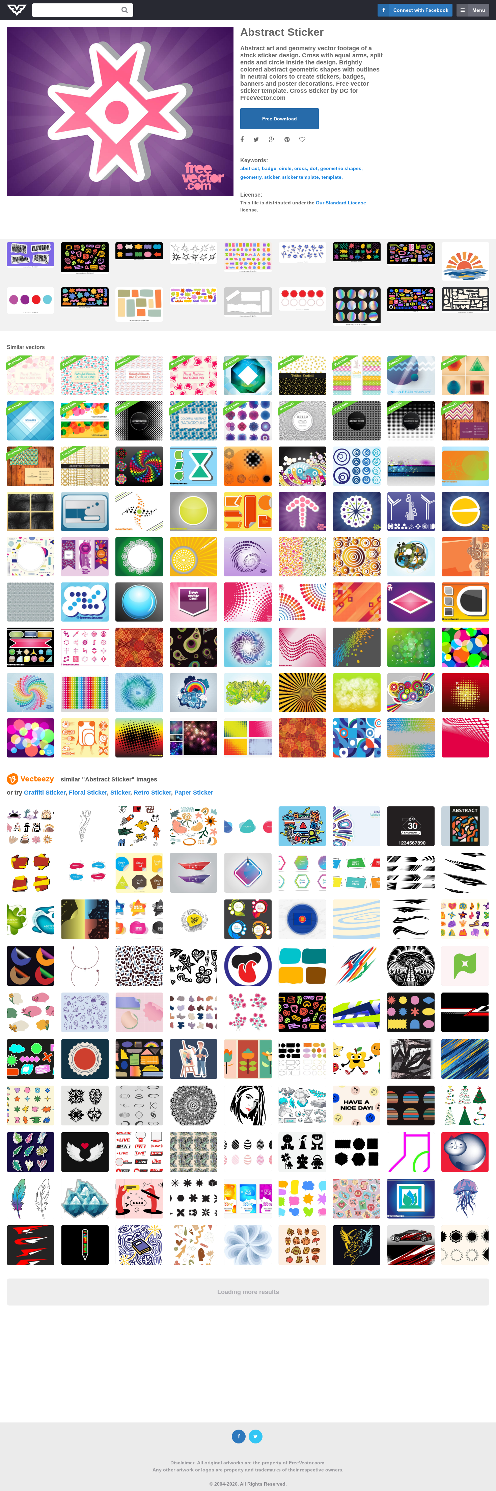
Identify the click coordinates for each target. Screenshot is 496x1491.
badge (269, 168)
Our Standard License (341, 202)
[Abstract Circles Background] (357, 420)
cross (300, 168)
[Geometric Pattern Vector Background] (30, 602)
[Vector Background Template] (465, 556)
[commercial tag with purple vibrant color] (248, 873)
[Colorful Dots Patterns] (302, 556)
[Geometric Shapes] (248, 420)
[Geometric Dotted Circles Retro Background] (302, 420)
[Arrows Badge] (85, 602)
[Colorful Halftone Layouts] (302, 602)
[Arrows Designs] (85, 647)
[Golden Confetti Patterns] (302, 375)
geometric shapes (340, 168)
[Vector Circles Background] (302, 737)
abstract (249, 168)
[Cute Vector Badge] (139, 556)
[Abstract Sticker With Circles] (357, 511)
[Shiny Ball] (139, 602)
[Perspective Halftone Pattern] (465, 737)
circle (285, 168)
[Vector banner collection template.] (248, 919)
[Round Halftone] (139, 692)
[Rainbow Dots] (85, 692)
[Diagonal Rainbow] (357, 647)
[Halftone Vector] (139, 737)
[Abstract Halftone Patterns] (248, 602)
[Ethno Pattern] (139, 647)
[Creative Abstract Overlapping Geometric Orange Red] (357, 602)
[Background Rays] (302, 692)
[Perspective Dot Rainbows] (411, 737)
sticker (271, 177)
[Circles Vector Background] (30, 737)
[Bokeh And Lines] (357, 692)
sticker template (300, 177)
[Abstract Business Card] (85, 511)
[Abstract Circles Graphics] (357, 466)
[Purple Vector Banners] (85, 556)
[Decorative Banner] (411, 466)
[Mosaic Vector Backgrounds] (193, 737)
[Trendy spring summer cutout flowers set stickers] (302, 252)
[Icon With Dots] (193, 556)
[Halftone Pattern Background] (139, 420)
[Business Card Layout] (465, 466)
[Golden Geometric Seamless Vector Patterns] (85, 466)
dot (314, 168)
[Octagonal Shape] (248, 375)
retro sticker (152, 792)
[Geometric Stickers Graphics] (193, 466)
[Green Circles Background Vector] (411, 647)
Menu (478, 10)
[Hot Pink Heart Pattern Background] (193, 375)
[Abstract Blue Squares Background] (30, 420)
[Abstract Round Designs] (248, 466)
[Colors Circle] (30, 692)
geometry (250, 177)
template (331, 177)
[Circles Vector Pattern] (357, 556)
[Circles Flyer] (411, 692)
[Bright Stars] (465, 692)
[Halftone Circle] (248, 647)
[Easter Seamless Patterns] (357, 375)
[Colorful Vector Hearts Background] (139, 375)
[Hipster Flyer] (411, 375)
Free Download (279, 118)
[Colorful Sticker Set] (30, 647)
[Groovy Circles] (302, 466)
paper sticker (193, 792)
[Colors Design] (139, 466)
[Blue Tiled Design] (193, 420)
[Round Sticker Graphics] (193, 511)
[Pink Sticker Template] (411, 602)
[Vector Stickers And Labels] (248, 511)
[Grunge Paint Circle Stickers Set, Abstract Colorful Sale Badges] (30, 300)
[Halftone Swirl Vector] (248, 556)
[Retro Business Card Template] (30, 466)
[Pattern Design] (193, 647)
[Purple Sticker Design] (193, 602)
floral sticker (88, 792)
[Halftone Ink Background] (411, 420)
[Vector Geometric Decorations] (85, 737)
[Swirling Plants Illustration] (248, 692)
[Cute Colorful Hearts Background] (85, 375)
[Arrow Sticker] (302, 511)
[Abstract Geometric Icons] (411, 511)
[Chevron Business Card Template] (465, 420)
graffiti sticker (44, 792)
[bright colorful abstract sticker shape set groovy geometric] (139, 251)
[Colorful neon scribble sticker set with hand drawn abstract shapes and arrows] (85, 258)
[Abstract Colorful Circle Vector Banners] (85, 420)
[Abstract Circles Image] (411, 556)
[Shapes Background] (465, 375)
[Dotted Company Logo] (139, 511)
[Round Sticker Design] (465, 511)
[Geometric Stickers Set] (465, 602)
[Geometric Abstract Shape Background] (30, 556)
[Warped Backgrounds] (30, 511)
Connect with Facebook (420, 10)
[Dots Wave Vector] (302, 647)
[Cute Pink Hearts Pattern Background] (30, 375)
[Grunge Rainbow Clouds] (193, 692)
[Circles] (465, 647)
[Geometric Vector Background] (357, 737)
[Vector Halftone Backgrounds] (248, 737)
